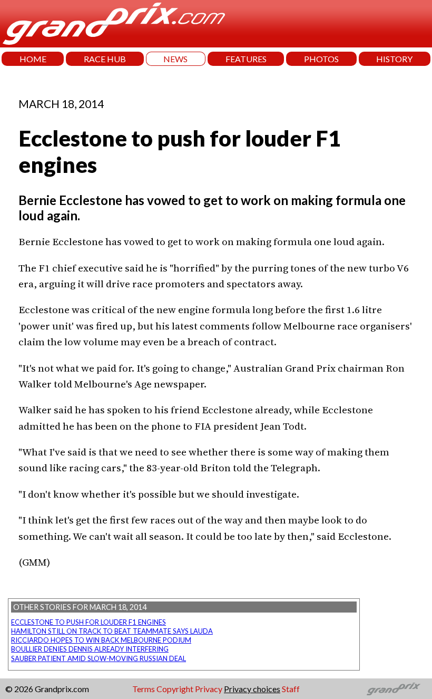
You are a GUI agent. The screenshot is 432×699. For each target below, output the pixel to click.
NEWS (175, 59)
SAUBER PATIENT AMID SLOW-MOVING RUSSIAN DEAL (98, 658)
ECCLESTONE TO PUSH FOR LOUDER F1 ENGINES (88, 622)
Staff (291, 689)
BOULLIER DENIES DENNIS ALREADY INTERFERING (90, 649)
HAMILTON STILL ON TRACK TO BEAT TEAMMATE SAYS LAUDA (112, 631)
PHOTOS (321, 59)
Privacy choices (252, 689)
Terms (143, 689)
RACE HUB (105, 59)
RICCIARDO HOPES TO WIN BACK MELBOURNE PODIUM (101, 640)
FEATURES (246, 59)
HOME (32, 59)
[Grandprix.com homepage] (393, 689)
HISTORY (394, 59)
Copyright (174, 689)
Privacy (208, 689)
